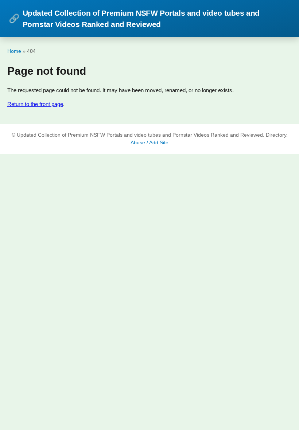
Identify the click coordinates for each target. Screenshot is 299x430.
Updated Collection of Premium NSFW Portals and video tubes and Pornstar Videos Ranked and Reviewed (134, 18)
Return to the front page (35, 104)
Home (14, 51)
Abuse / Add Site (149, 142)
